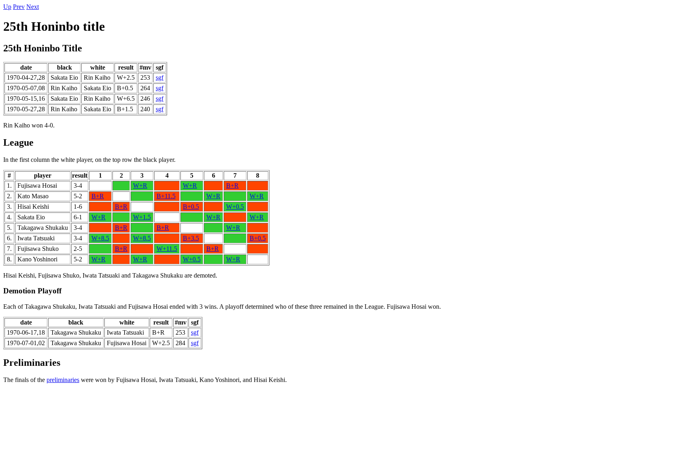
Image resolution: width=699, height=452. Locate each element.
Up (7, 6)
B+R (232, 185)
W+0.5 (235, 206)
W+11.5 (167, 248)
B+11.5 (166, 196)
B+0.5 (191, 206)
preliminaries (63, 379)
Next (32, 6)
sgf (159, 77)
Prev (19, 6)
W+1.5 (142, 217)
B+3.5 (191, 238)
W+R (140, 185)
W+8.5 (100, 238)
